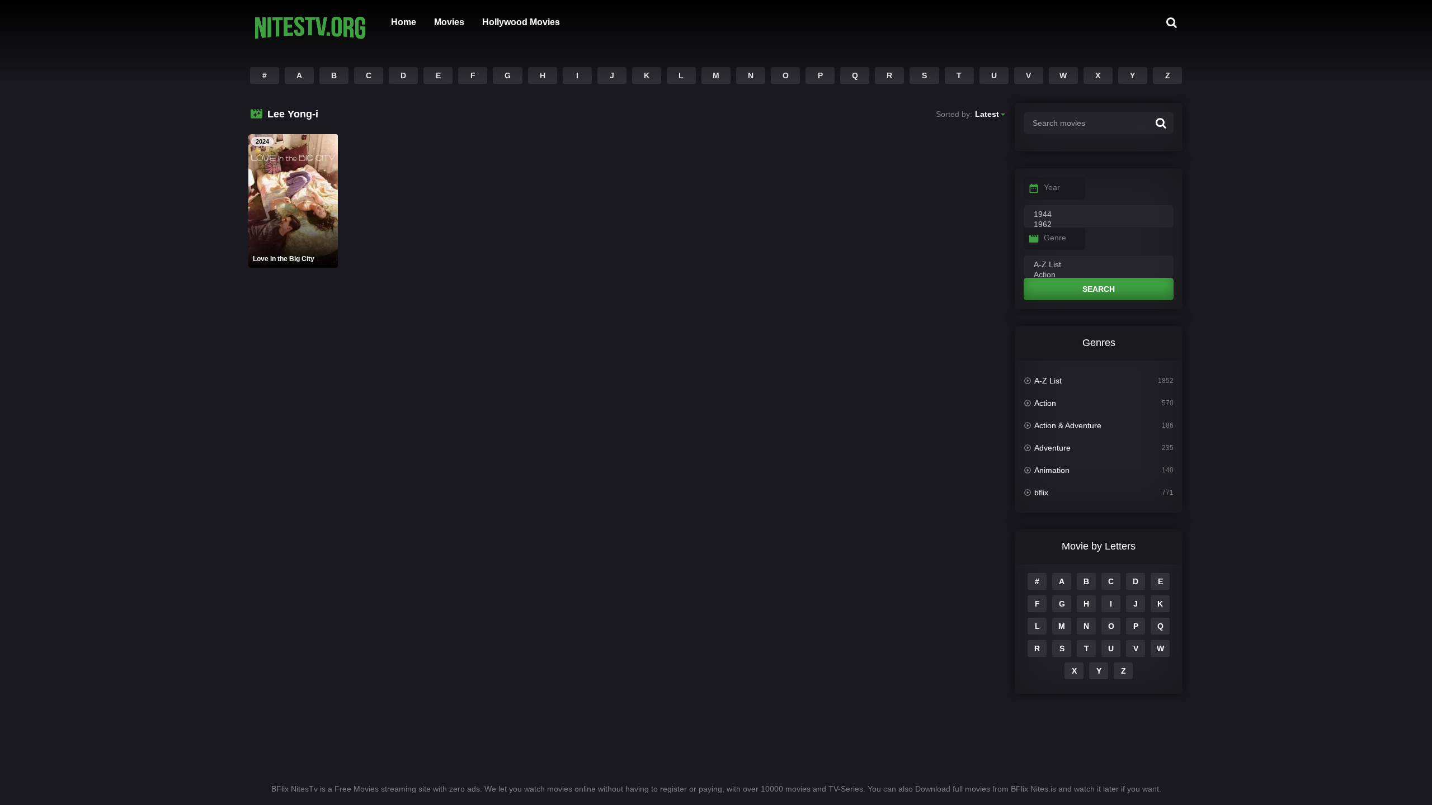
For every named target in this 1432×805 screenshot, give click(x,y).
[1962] (1099, 225)
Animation (1052, 470)
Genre (1055, 237)
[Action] (1099, 275)
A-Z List (1048, 380)
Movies (449, 22)
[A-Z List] (1099, 265)
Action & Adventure (1067, 425)
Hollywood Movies (521, 22)
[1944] (1099, 215)
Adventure (1052, 447)
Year (1052, 187)
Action (1045, 403)
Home (403, 22)
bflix (1041, 492)
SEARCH (1098, 289)
